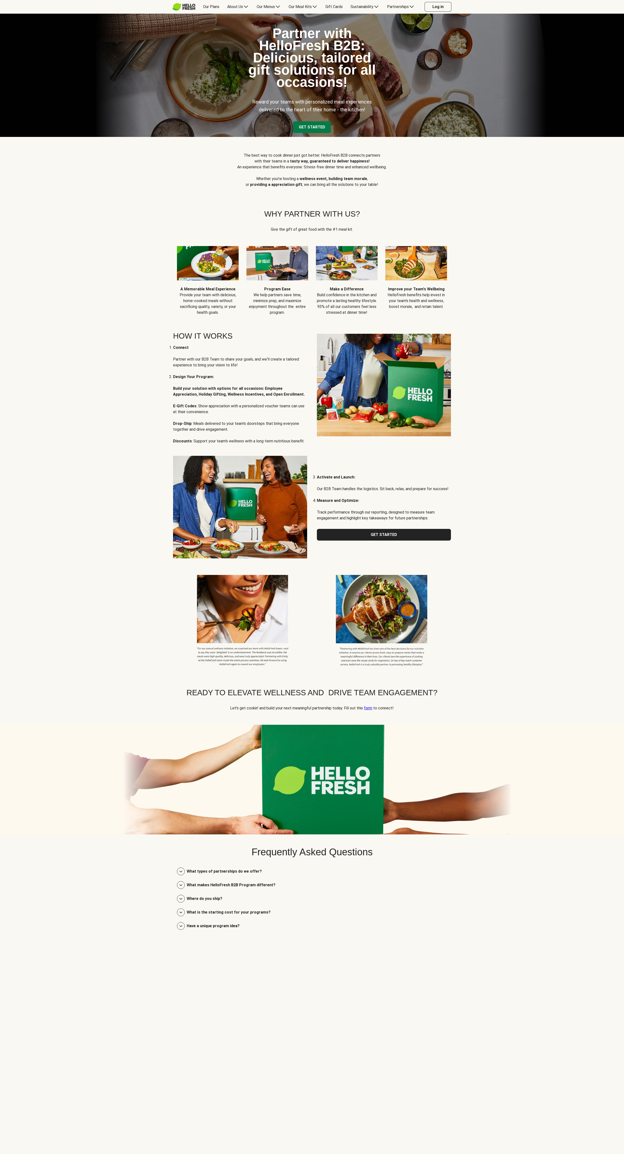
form (368, 708)
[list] (312, 276)
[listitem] (242, 619)
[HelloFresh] (184, 6)
